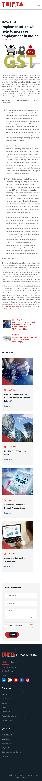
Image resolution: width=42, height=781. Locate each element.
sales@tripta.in (8, 671)
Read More (8, 406)
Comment (12, 634)
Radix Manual (7, 735)
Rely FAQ (5, 748)
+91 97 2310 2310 (10, 667)
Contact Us (6, 712)
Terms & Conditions (9, 716)
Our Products (6, 699)
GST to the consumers (11, 307)
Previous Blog (20, 329)
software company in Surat (10, 96)
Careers (4, 707)
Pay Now (5, 756)
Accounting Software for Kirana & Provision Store (14, 506)
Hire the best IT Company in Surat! (16, 453)
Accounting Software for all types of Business (24, 338)
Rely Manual (6, 743)
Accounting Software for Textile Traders (14, 559)
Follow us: (6, 676)
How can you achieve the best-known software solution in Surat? (23, 324)
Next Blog (16, 342)
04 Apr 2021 (8, 39)
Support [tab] (13, 662)
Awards (4, 703)
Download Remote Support (11, 752)
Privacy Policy (7, 720)
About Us (5, 694)
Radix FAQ (6, 739)
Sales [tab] (5, 662)
